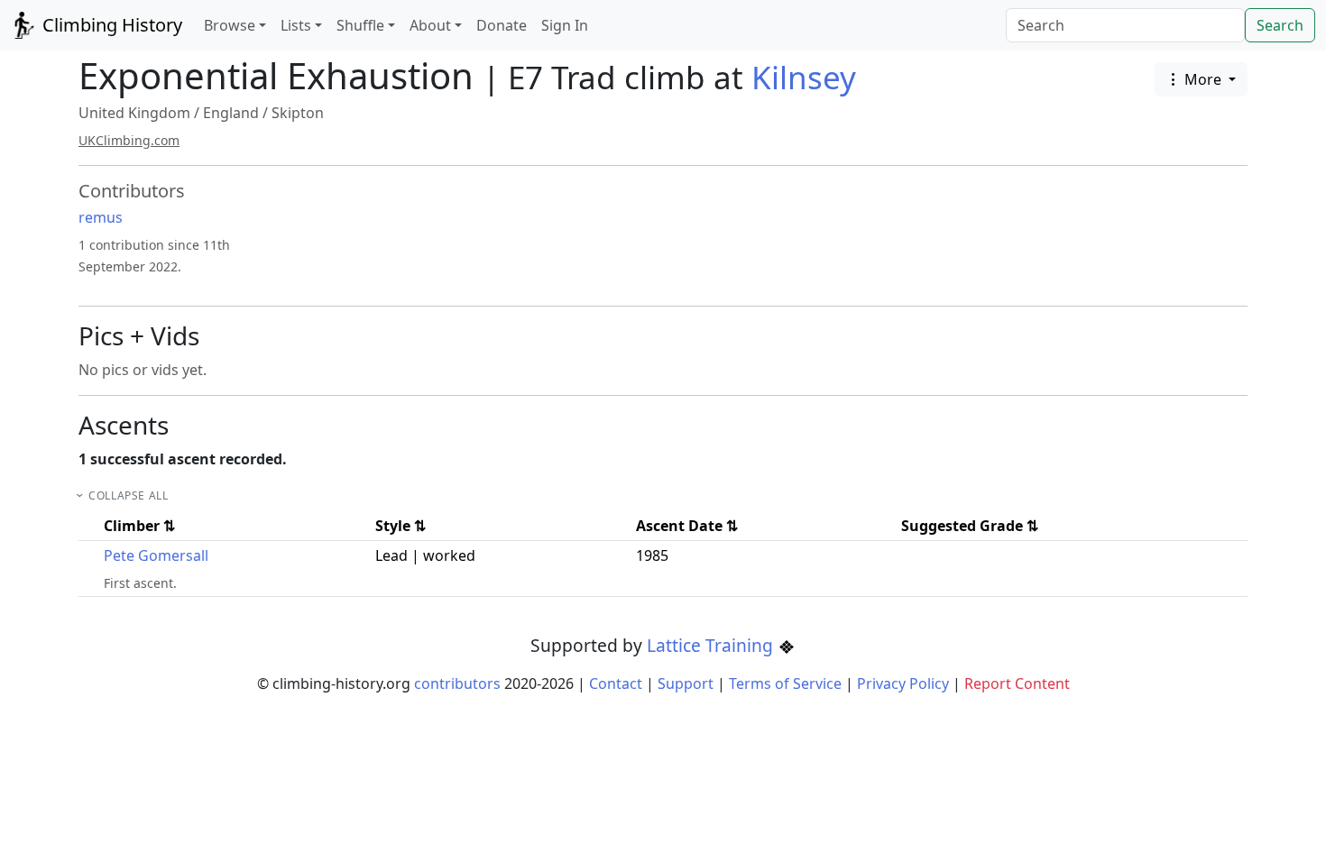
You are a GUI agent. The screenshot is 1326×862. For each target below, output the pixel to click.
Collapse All (128, 495)
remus (100, 217)
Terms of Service (785, 683)
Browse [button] (229, 25)
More (1203, 79)
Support (686, 683)
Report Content (1017, 683)
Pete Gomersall (156, 555)
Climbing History (110, 25)
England (231, 113)
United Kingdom (134, 113)
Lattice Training (712, 645)
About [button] (430, 25)
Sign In (564, 25)
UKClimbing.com (129, 140)
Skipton (298, 113)
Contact (615, 683)
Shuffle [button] (360, 25)
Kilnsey (803, 77)
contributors (457, 683)
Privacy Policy (903, 683)
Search (1280, 25)
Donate (501, 25)
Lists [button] (296, 25)
